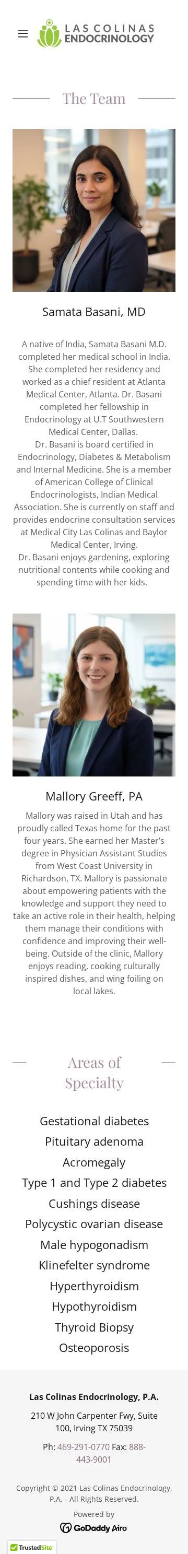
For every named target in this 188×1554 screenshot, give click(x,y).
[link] (94, 33)
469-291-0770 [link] (83, 1447)
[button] (25, 33)
